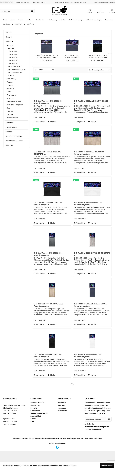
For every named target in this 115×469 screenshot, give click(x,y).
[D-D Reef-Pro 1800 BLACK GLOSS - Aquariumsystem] (52, 188)
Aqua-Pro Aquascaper (15, 72)
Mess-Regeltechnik (14, 101)
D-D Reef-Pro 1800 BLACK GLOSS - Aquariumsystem (48, 203)
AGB (32, 421)
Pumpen (10, 82)
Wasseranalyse (12, 118)
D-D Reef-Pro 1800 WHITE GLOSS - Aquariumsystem (88, 203)
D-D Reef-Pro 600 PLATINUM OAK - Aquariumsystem (49, 305)
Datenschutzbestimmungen (95, 427)
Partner (33, 419)
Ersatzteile (10, 123)
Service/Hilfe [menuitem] (39, 2)
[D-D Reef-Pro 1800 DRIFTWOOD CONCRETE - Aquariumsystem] (52, 137)
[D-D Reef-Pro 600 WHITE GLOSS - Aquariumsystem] (92, 340)
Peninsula (11, 76)
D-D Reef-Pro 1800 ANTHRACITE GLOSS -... (91, 102)
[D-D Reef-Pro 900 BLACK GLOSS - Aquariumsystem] (97, 45)
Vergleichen (40, 122)
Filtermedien (11, 95)
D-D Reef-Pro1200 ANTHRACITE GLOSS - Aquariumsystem (46, 56)
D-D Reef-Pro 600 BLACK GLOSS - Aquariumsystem (48, 355)
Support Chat (35, 416)
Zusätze (10, 114)
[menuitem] (17, 11)
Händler (9, 132)
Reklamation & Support (14, 141)
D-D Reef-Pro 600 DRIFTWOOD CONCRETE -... (92, 254)
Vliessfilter (11, 88)
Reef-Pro (11, 48)
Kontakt (8, 37)
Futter (9, 92)
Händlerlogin (35, 405)
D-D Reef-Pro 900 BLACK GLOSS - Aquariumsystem (97, 56)
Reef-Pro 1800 (13, 63)
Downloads (10, 145)
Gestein (10, 85)
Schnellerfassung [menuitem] (22, 2)
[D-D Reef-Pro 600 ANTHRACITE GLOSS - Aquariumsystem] (92, 289)
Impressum (62, 408)
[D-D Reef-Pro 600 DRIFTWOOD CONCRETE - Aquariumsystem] (92, 238)
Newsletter (62, 403)
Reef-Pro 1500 (13, 60)
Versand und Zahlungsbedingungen (39, 412)
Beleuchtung (11, 79)
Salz (8, 108)
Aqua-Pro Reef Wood (14, 66)
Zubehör (10, 111)
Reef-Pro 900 (13, 54)
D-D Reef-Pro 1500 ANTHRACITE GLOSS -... (72, 56)
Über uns (61, 405)
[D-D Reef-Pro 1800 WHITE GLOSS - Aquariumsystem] (92, 188)
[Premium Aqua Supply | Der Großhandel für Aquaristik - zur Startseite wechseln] (59, 11)
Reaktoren (10, 98)
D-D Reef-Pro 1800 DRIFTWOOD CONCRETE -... (47, 153)
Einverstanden (107, 465)
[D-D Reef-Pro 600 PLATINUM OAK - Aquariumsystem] (52, 289)
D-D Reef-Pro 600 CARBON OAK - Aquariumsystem (48, 254)
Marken (8, 32)
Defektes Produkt (37, 403)
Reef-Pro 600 (13, 51)
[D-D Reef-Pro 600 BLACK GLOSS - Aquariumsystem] (52, 340)
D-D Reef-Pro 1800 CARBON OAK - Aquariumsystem (48, 102)
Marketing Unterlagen (14, 136)
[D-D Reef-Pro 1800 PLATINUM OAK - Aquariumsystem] (92, 137)
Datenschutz (62, 411)
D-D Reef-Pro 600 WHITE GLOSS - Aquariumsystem (88, 355)
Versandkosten (54, 438)
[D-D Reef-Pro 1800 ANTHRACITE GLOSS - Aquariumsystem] (92, 86)
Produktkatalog (11, 127)
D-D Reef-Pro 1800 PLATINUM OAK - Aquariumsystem (89, 153)
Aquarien (10, 45)
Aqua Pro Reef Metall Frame (16, 69)
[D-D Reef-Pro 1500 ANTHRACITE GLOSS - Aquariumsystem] (72, 45)
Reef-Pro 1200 (13, 57)
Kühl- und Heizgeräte (15, 105)
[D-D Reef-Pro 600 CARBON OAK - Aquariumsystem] (52, 238)
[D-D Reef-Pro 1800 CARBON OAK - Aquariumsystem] (52, 86)
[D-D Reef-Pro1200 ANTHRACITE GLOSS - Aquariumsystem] (46, 45)
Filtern (40, 70)
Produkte (9, 41)
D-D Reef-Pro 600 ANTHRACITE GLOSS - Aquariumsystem (91, 305)
